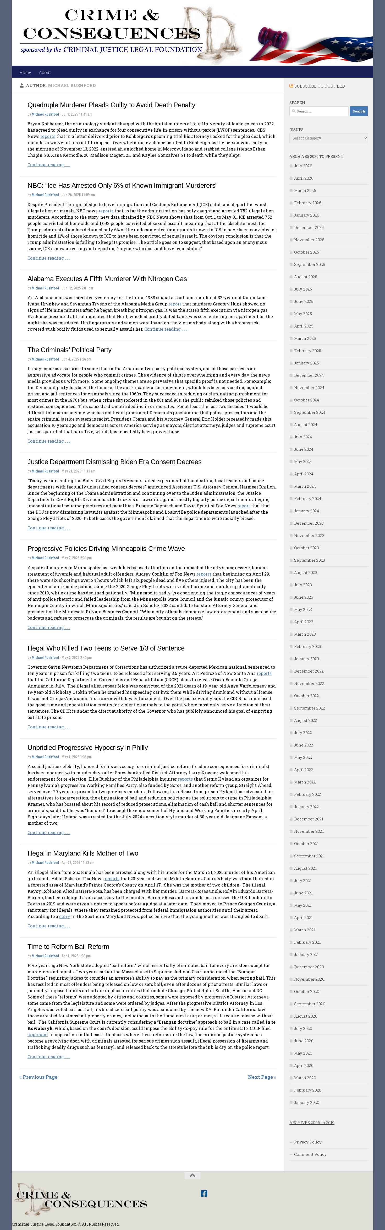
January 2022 (306, 806)
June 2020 (304, 1040)
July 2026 (303, 165)
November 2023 (309, 535)
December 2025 (309, 227)
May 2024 (303, 461)
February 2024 (307, 498)
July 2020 (303, 1028)
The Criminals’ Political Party (70, 350)
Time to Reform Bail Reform (68, 946)
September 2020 (309, 1003)
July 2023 (303, 584)
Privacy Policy (308, 1142)
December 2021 (308, 818)
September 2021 (309, 855)
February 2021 (307, 942)
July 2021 (302, 880)
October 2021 (306, 843)
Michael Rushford (45, 114)
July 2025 (303, 289)
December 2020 (309, 966)
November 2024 (309, 387)
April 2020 (304, 1065)
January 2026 (306, 215)
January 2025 (306, 363)
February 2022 (307, 794)
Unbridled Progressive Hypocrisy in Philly (88, 747)
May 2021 (302, 905)
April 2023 (303, 621)
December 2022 (309, 671)
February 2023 (307, 646)
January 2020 (306, 1102)
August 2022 (305, 720)
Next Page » (262, 1077)
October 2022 (306, 695)
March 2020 (305, 1077)
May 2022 (303, 757)
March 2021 (304, 929)
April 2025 (303, 326)
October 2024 (306, 399)
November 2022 (309, 683)
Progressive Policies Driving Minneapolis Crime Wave (106, 548)
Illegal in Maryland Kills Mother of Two (83, 853)
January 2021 (306, 954)
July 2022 (303, 732)
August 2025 (305, 276)
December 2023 (309, 523)
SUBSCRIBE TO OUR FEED (319, 86)
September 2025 (309, 264)
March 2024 (305, 486)
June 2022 (303, 745)
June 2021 (303, 892)
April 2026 (304, 178)
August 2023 (305, 572)
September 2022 (309, 708)
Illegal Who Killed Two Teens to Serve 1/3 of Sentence (106, 648)
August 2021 (305, 868)
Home (25, 72)
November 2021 (309, 831)
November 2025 (309, 239)
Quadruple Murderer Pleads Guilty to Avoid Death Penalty (111, 105)
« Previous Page (38, 1077)
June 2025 (303, 301)
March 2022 (305, 782)
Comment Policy (310, 1154)
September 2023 (309, 560)
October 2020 (306, 991)
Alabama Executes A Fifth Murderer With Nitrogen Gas (107, 279)
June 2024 (303, 449)
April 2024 (303, 473)
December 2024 (309, 375)
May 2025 (303, 313)
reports (47, 136)
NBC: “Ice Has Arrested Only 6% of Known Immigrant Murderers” (123, 185)
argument (38, 1034)
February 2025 (307, 350)
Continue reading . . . (49, 164)
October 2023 (306, 547)
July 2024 (303, 436)
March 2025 (305, 338)
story (64, 916)
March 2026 (305, 190)
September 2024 (309, 412)
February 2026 (307, 202)
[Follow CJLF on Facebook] (204, 1193)
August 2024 (305, 424)
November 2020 (309, 979)
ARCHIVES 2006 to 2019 (311, 1122)
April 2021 (303, 917)
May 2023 (303, 609)
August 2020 (305, 1016)
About (45, 72)
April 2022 (303, 769)
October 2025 (306, 252)
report (174, 304)
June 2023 (303, 597)
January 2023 (306, 658)
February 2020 (307, 1090)
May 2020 (303, 1053)
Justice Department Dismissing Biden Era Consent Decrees (114, 462)
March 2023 (305, 634)
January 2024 (306, 510)
